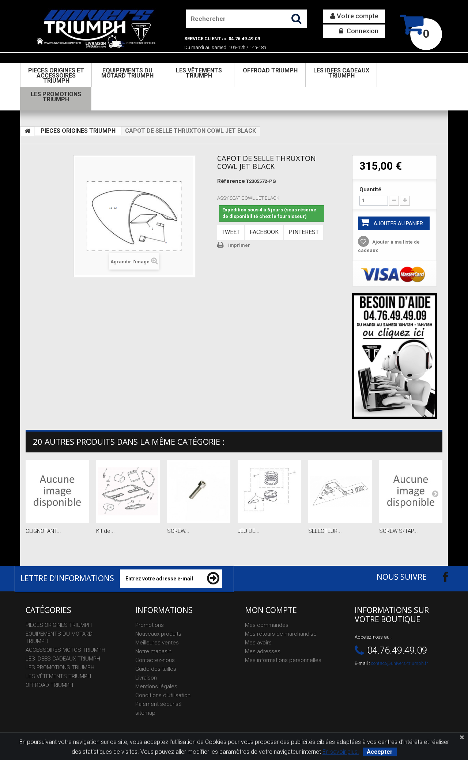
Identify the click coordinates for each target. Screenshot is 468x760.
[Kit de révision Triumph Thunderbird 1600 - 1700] (127, 491)
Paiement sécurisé (158, 704)
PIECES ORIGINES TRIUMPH (78, 130)
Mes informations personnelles (283, 660)
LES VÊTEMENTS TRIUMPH (199, 73)
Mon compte (271, 610)
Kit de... (105, 531)
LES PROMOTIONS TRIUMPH (56, 97)
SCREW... (178, 531)
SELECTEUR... (325, 531)
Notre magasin (153, 651)
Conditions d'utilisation (162, 695)
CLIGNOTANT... (43, 531)
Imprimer (239, 245)
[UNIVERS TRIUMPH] (96, 28)
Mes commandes (266, 625)
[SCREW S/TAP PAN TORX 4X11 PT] (410, 491)
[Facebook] (439, 576)
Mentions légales (156, 686)
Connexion (361, 31)
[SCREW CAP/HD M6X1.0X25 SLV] (198, 491)
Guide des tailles (155, 669)
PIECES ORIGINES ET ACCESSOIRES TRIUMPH (56, 75)
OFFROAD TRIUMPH (270, 70)
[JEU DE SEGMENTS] (269, 491)
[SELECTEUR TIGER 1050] (339, 491)
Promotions (149, 625)
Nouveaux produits (158, 634)
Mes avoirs (258, 642)
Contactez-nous (155, 660)
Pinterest (303, 232)
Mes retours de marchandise (281, 634)
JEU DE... (249, 531)
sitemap (145, 713)
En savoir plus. (340, 751)
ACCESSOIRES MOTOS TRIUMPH (65, 650)
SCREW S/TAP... (398, 531)
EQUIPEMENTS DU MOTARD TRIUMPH (127, 73)
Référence (231, 181)
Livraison (146, 677)
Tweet (231, 232)
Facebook (264, 232)
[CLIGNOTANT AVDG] (57, 491)
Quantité (370, 189)
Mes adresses (262, 651)
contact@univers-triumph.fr (399, 663)
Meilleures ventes (157, 642)
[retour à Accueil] (27, 131)
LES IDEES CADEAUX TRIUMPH (341, 73)
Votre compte (356, 16)
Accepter (380, 751)
